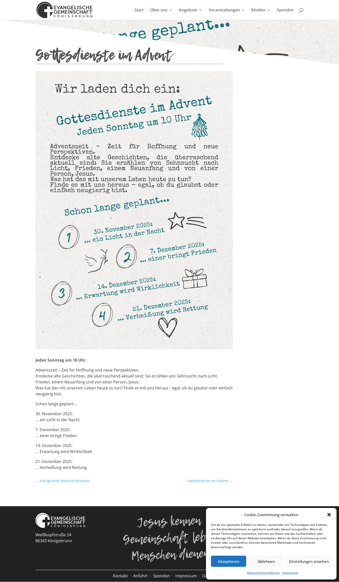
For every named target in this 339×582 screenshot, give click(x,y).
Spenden (285, 10)
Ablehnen (266, 561)
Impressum (290, 573)
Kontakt (120, 576)
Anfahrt (140, 576)
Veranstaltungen (224, 10)
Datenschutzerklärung (263, 573)
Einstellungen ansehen (309, 561)
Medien (258, 10)
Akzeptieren (228, 561)
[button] (329, 514)
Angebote (188, 10)
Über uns (159, 10)
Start (139, 10)
